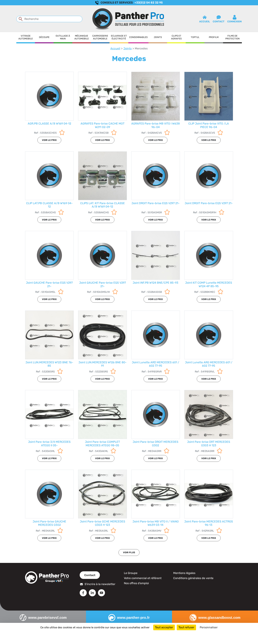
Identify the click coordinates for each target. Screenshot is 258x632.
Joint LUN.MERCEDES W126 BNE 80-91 (102, 364)
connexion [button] (234, 21)
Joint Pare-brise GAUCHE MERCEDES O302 (49, 523)
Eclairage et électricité (119, 37)
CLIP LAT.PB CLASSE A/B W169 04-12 (49, 205)
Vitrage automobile (25, 37)
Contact (89, 575)
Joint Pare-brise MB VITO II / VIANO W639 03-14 (156, 523)
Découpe (44, 37)
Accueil (115, 48)
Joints (158, 37)
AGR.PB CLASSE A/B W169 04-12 (49, 123)
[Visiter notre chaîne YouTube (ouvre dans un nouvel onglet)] (101, 592)
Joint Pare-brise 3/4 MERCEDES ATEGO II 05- (49, 443)
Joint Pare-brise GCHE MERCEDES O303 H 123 (102, 523)
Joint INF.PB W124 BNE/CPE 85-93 (155, 282)
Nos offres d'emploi (136, 583)
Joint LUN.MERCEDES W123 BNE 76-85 (49, 364)
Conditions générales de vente (193, 578)
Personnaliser (209, 627)
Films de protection (232, 37)
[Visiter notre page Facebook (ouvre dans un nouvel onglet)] (83, 592)
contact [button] (218, 21)
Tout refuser (186, 627)
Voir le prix (49, 140)
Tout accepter (164, 627)
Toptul (195, 37)
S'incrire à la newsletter (100, 584)
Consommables (138, 37)
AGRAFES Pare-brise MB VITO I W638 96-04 (155, 125)
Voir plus (129, 552)
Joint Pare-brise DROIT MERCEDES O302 (155, 443)
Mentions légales (184, 573)
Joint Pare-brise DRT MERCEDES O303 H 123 (208, 443)
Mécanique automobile (81, 37)
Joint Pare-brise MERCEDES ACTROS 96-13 (208, 523)
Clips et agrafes (176, 37)
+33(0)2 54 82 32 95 (148, 2)
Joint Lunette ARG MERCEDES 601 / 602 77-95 (208, 364)
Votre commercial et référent (142, 578)
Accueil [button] (204, 21)
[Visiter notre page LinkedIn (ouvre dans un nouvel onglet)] (92, 592)
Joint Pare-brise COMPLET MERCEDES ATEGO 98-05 (102, 443)
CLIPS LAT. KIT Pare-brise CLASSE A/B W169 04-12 (102, 205)
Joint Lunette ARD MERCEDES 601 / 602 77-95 (155, 364)
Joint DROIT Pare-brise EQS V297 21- (155, 203)
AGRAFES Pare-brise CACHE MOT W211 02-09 (102, 125)
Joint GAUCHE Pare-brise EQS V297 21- (49, 284)
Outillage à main (63, 37)
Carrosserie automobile (100, 37)
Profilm (214, 37)
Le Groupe (130, 573)
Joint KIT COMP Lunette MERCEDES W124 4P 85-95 (208, 284)
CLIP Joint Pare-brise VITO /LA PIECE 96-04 (208, 125)
